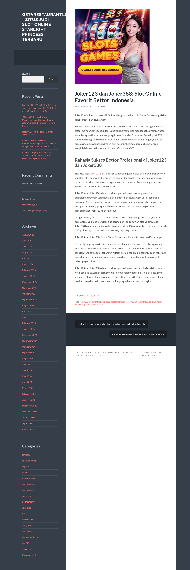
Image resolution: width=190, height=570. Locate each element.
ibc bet (25, 472)
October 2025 (28, 293)
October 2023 (28, 417)
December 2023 (29, 405)
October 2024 (28, 347)
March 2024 (28, 388)
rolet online (27, 508)
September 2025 (30, 299)
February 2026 (29, 270)
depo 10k (26, 466)
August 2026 (28, 235)
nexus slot (26, 496)
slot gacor (26, 525)
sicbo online (27, 519)
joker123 (95, 173)
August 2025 (28, 305)
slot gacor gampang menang (35, 210)
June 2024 (27, 370)
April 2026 (27, 258)
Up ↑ (154, 356)
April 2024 (27, 382)
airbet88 (26, 454)
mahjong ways (28, 484)
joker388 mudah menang (137, 301)
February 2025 (29, 323)
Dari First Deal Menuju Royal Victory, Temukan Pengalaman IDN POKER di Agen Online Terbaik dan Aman (39, 108)
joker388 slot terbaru (94, 304)
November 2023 (29, 411)
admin (102, 106)
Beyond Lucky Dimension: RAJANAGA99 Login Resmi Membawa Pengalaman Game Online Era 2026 (39, 143)
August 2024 (28, 358)
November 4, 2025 (85, 106)
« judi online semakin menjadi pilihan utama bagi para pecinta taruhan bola (111, 324)
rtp (23, 513)
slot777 (25, 543)
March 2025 (28, 317)
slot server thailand (31, 537)
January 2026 (28, 276)
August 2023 (28, 429)
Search (26, 74)
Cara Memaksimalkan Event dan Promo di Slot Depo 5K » (138, 334)
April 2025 (27, 311)
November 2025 (29, 288)
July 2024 (26, 364)
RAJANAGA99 (29, 502)
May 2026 (27, 252)
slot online (27, 531)
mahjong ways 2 (29, 204)
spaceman (26, 549)
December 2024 (29, 335)
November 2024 (29, 341)
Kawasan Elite (28, 478)
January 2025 (28, 329)
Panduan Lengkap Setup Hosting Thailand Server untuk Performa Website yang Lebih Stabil (37, 155)
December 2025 (29, 282)
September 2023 (30, 423)
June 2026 (27, 246)
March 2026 (28, 264)
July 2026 (26, 240)
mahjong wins (28, 490)
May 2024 (27, 376)
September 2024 (30, 352)
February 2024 (29, 394)
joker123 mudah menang (91, 301)
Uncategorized (29, 555)
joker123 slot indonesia (114, 301)
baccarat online (29, 460)
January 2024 (28, 400)
